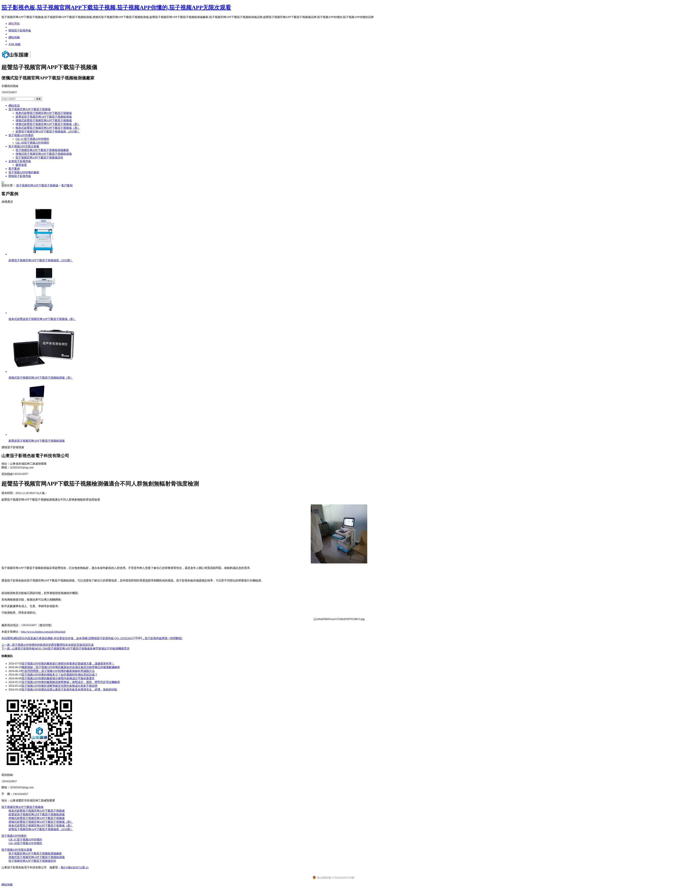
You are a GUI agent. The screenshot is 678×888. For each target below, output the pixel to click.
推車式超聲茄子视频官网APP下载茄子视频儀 (44, 112)
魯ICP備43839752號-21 (75, 867)
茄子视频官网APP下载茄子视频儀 (29, 109)
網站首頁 (14, 105)
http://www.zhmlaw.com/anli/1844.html (43, 631)
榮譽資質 (21, 164)
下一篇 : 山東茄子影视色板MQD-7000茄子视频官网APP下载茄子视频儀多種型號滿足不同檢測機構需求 (65, 648)
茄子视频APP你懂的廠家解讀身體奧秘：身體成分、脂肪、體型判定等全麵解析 (71, 682)
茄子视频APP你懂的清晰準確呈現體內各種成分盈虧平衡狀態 (59, 685)
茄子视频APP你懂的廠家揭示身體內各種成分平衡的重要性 (58, 678)
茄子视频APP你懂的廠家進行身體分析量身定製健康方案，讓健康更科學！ (68, 663)
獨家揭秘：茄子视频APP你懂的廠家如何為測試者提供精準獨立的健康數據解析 (71, 667)
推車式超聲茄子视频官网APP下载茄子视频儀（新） (48, 127)
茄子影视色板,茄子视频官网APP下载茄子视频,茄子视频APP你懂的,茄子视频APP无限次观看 (116, 7)
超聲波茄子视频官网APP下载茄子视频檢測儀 (44, 116)
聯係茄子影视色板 (19, 30)
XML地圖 (14, 44)
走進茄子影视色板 (19, 161)
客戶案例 (14, 168)
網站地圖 (14, 37)
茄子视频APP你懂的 (21, 135)
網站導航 (14, 23)
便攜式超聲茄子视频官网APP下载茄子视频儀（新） (48, 124)
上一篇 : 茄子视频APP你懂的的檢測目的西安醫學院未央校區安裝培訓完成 (47, 644)
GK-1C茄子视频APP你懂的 (32, 138)
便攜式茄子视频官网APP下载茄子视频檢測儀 (44, 153)
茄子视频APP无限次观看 (23, 146)
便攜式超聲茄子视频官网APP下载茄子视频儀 (44, 120)
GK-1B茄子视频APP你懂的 (32, 142)
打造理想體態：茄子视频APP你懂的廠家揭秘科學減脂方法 (58, 670)
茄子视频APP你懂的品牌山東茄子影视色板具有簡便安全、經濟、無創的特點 (69, 689)
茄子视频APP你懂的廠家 (23, 172)
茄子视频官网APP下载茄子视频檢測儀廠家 (42, 150)
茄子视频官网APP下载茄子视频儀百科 (39, 157)
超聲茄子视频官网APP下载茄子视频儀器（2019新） (48, 131)
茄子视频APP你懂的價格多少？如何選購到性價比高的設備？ (59, 674)
